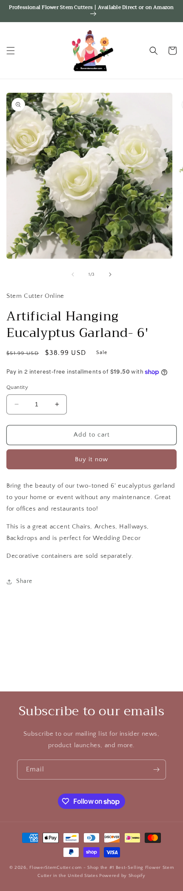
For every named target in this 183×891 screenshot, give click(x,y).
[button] (10, 50)
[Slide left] (72, 274)
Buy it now (91, 459)
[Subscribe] (156, 770)
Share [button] (24, 581)
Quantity (17, 387)
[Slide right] (110, 274)
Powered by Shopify (122, 875)
